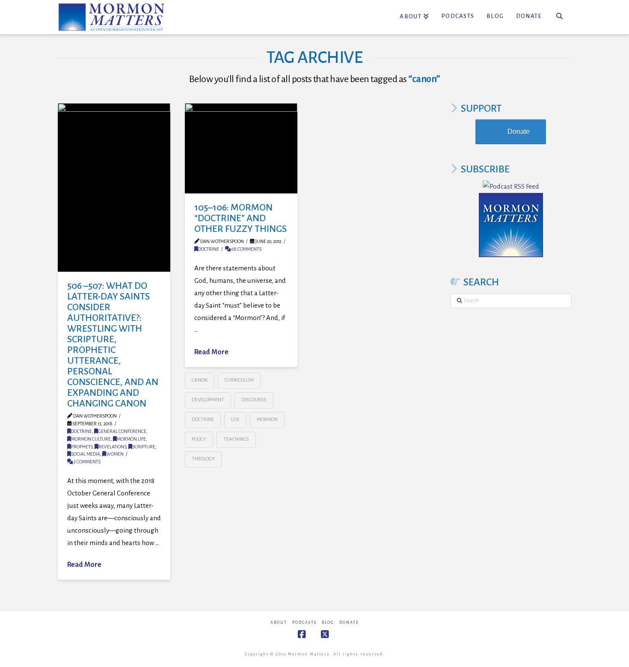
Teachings (236, 439)
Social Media (85, 454)
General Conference (122, 431)
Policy (199, 439)
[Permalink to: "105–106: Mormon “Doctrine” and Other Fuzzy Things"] (241, 148)
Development (208, 400)
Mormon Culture (91, 439)
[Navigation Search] (559, 17)
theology (203, 459)
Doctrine (81, 431)
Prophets (81, 446)
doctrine (203, 419)
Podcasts (304, 622)
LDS (235, 419)
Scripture (143, 446)
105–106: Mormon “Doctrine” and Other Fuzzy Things (240, 218)
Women (115, 454)
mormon (267, 419)
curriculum (239, 380)
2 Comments (87, 461)
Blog (328, 622)
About (278, 622)
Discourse (254, 400)
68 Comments (246, 249)
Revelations (112, 446)
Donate (518, 131)
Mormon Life (131, 439)
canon (200, 380)
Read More (84, 565)
